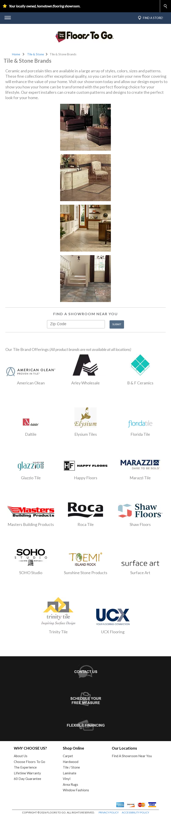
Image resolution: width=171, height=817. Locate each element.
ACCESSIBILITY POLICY (135, 812)
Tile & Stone (35, 54)
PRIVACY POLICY (109, 812)
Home (16, 54)
